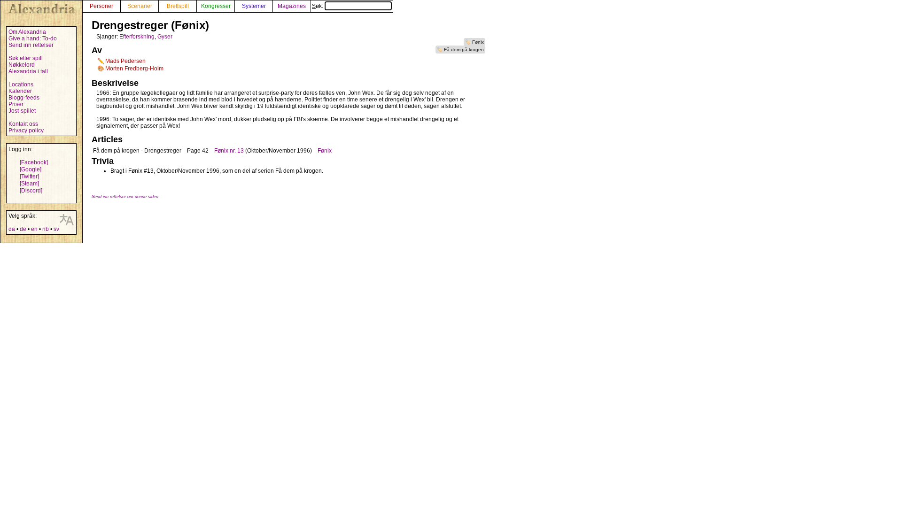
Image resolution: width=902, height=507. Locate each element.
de (23, 229)
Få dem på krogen (464, 49)
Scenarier (139, 6)
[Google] (30, 169)
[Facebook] (34, 162)
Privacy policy (26, 130)
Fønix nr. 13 (229, 150)
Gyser (164, 36)
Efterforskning (137, 36)
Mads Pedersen (125, 61)
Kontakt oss (23, 124)
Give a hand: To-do (32, 38)
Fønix (478, 42)
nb (45, 229)
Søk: (318, 6)
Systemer (254, 6)
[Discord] (31, 190)
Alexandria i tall (28, 71)
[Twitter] (29, 176)
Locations (20, 84)
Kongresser (216, 6)
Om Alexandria (27, 32)
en (34, 229)
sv (56, 229)
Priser (15, 104)
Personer (101, 6)
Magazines (292, 6)
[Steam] (29, 183)
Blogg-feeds (23, 97)
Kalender (20, 91)
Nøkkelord (21, 64)
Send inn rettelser (31, 45)
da (11, 229)
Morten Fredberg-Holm (134, 68)
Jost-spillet (22, 111)
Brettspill (178, 6)
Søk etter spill (25, 58)
